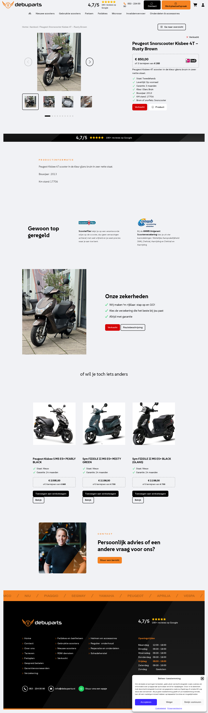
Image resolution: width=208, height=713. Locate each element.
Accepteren (146, 702)
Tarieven (29, 653)
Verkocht (62, 658)
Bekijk (38, 500)
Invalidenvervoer (135, 13)
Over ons (29, 648)
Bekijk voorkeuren (192, 702)
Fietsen (89, 13)
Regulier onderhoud (102, 643)
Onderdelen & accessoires (165, 13)
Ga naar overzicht (173, 27)
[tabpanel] (30, 102)
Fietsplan (29, 658)
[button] (202, 678)
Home (25, 27)
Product (159, 107)
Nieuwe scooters (45, 13)
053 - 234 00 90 (131, 5)
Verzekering (31, 673)
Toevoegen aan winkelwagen (50, 493)
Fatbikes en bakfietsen (70, 638)
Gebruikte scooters (70, 13)
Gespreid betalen (34, 663)
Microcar (117, 13)
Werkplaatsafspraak (176, 6)
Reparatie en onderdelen (105, 648)
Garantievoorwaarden (37, 668)
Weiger (169, 702)
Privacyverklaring (174, 708)
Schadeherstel (99, 653)
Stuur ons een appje (96, 688)
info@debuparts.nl (65, 688)
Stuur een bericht (109, 560)
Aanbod (34, 27)
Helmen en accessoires (104, 638)
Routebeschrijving (133, 327)
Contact (152, 6)
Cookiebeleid (160, 708)
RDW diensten (65, 653)
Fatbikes (102, 13)
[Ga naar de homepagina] (35, 5)
